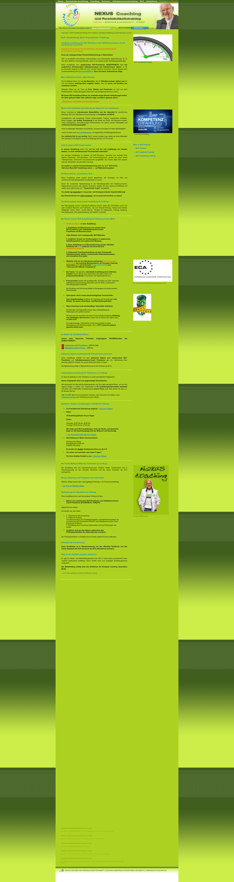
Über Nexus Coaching (67, 28)
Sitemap (140, 22)
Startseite (64, 33)
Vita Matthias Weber (83, 28)
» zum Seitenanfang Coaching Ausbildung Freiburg (79, 573)
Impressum (111, 22)
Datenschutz (126, 22)
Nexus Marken (125, 28)
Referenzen (138, 28)
